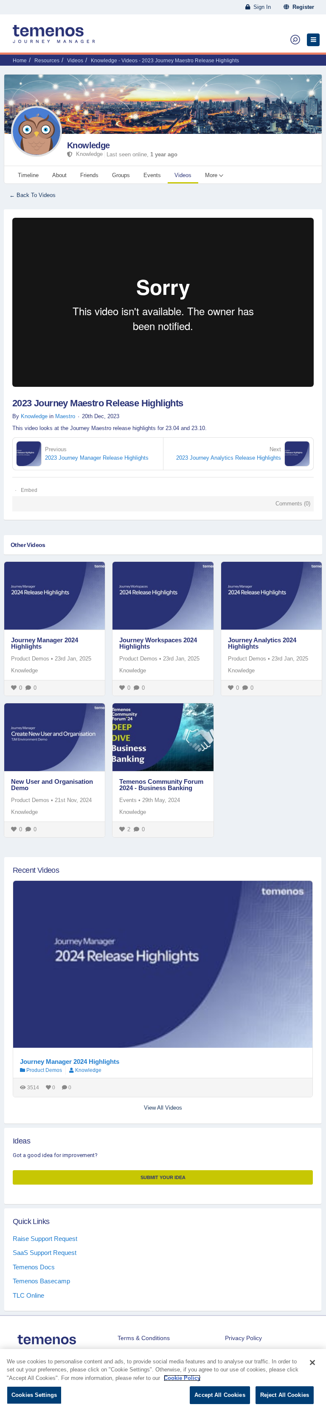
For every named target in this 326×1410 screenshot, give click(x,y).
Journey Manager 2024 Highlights (44, 643)
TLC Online (28, 1295)
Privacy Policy (243, 1338)
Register (301, 7)
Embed (29, 490)
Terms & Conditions (144, 1338)
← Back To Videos (32, 195)
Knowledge (88, 145)
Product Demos (30, 658)
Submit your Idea (163, 1177)
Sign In (260, 7)
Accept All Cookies (219, 1395)
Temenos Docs (34, 1267)
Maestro (65, 416)
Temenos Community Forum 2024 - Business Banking (161, 784)
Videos (75, 61)
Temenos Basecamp (41, 1281)
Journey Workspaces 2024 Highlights (158, 643)
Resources (46, 61)
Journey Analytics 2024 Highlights (262, 643)
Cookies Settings (34, 1395)
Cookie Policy (182, 1378)
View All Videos (163, 1108)
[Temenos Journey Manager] (54, 37)
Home (20, 61)
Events (128, 800)
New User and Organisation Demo (52, 784)
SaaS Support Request (44, 1252)
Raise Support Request (45, 1238)
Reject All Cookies (284, 1395)
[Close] (312, 1362)
